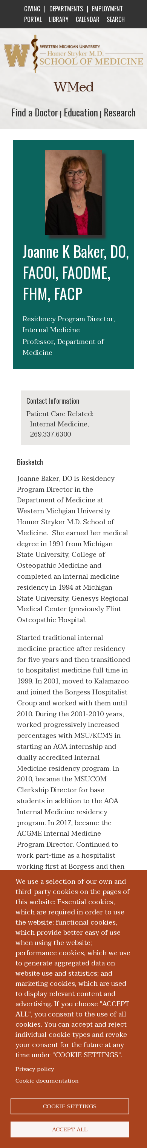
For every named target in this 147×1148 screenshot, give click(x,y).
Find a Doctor (34, 112)
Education (81, 112)
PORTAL (33, 19)
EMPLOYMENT (107, 8)
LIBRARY (59, 19)
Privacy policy (34, 1069)
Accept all (69, 1129)
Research (120, 112)
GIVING (32, 8)
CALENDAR (88, 19)
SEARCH (116, 19)
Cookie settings (69, 1106)
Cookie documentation (47, 1081)
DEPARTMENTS (66, 8)
